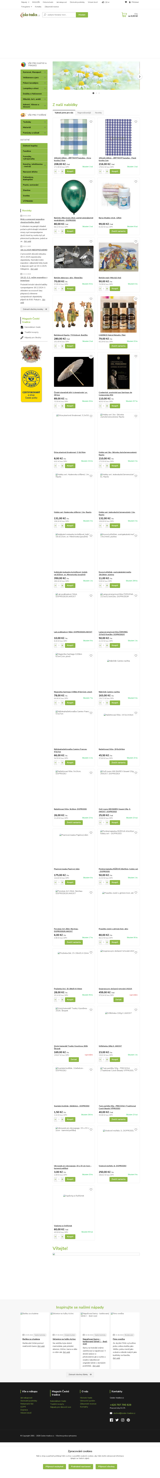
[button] (139, 76)
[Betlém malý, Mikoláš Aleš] (118, 257)
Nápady (24, 2)
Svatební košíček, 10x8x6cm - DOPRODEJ (71, 1106)
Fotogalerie (25, 7)
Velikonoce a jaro (30, 77)
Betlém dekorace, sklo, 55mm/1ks (68, 278)
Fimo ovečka (119, 1339)
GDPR (23, 1407)
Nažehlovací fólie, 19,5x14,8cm (112, 749)
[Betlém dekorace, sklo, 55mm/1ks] (74, 257)
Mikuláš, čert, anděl (32, 99)
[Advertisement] (80, 39)
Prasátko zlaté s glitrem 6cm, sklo (113, 929)
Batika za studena (31, 1339)
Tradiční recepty (31, 332)
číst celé (27, 241)
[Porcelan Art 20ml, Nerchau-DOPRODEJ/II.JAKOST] (74, 908)
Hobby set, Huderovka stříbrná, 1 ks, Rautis (72, 512)
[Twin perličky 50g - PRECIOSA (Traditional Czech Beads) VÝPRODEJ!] (118, 1085)
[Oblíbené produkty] (126, 4)
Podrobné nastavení (80, 1466)
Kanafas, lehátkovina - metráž (32, 165)
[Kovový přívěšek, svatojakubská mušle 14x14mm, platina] (118, 551)
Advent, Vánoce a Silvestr (31, 105)
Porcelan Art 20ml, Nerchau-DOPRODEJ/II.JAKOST (66, 930)
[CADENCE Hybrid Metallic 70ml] (118, 314)
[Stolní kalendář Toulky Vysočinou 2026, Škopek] (74, 1025)
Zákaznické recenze (52, 7)
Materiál (27, 127)
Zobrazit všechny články (78, 1374)
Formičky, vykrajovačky (29, 157)
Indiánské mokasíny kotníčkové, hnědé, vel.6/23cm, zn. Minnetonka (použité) (71, 573)
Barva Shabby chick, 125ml (110, 218)
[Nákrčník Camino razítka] (118, 671)
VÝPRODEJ (28, 201)
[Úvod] (30, 15)
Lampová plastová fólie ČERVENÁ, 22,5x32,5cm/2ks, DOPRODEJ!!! (113, 633)
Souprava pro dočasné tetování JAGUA (115, 989)
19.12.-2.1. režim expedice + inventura (34, 279)
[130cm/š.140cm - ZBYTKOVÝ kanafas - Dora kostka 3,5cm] (74, 137)
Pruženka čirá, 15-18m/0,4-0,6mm (68, 989)
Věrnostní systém (87, 1401)
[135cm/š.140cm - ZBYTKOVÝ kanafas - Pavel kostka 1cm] (118, 137)
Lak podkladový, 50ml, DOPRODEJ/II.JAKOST (73, 632)
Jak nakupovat (61, 2)
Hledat (81, 14)
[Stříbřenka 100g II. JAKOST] (118, 1025)
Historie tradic (48, 2)
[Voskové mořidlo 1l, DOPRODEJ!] (118, 1145)
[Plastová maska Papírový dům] (74, 848)
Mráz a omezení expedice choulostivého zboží (32, 221)
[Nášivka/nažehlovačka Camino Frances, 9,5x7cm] (74, 728)
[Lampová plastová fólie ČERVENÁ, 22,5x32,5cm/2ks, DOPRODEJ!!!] (118, 611)
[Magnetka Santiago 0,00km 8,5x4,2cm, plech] (74, 671)
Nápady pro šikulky (32, 337)
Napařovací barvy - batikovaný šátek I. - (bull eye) (95, 1341)
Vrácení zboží (93, 2)
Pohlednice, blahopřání (28, 178)
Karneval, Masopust (32, 72)
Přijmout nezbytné (54, 1466)
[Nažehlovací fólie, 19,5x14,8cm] (118, 728)
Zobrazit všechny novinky (33, 309)
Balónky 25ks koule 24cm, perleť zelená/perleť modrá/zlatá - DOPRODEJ (73, 219)
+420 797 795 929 (120, 1405)
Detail (119, 999)
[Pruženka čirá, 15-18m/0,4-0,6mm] (74, 968)
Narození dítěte (30, 172)
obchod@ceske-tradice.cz (124, 1413)
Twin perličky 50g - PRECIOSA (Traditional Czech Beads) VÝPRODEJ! (117, 1107)
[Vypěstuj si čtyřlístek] (74, 1205)
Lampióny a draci (30, 88)
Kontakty (38, 7)
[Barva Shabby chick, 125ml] (118, 197)
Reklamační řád (26, 1404)
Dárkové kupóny (30, 145)
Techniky (27, 122)
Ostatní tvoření (69, 1335)
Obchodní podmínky (77, 2)
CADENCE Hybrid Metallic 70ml (112, 335)
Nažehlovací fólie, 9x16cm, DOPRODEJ (70, 809)
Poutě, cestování (30, 185)
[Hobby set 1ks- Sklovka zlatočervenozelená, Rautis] (118, 431)
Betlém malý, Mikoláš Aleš (110, 278)
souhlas (68, 1456)
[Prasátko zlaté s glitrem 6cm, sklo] (118, 908)
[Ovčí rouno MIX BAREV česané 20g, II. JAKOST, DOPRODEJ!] (118, 788)
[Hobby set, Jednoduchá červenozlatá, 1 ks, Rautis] (118, 491)
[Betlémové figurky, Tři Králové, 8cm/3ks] (74, 314)
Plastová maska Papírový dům (67, 869)
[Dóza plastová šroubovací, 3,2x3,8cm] (74, 431)
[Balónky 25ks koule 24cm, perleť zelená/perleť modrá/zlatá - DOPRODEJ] (74, 197)
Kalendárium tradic (32, 327)
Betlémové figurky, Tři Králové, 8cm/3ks (71, 335)
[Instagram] (124, 1421)
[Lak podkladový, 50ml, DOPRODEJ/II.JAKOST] (74, 611)
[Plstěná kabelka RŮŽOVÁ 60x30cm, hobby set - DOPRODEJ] (118, 848)
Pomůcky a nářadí (31, 133)
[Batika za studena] (34, 1321)
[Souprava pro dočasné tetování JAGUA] (118, 968)
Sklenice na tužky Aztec (64, 1339)
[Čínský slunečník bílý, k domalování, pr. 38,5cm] (74, 372)
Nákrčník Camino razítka (109, 692)
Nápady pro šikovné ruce (60, 1407)
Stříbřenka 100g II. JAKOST (110, 1046)
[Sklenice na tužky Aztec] (65, 1321)
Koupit (70, 171)
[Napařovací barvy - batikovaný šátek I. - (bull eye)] (95, 1321)
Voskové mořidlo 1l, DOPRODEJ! (112, 1166)
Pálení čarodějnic (30, 83)
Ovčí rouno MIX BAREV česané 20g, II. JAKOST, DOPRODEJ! (115, 810)
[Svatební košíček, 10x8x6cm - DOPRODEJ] (74, 1085)
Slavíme (26, 190)
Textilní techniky (39, 1335)
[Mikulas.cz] (31, 353)
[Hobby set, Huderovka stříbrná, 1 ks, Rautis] (74, 491)
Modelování (129, 1335)
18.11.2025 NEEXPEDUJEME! (33, 250)
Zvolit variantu (119, 231)
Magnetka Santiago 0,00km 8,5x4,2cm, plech (73, 692)
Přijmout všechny (106, 1466)
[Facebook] (113, 1421)
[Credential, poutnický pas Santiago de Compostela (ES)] (118, 372)
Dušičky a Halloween (32, 94)
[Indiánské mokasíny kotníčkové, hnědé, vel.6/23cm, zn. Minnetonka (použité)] (74, 551)
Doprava (24, 1410)
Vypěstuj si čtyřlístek (63, 1226)
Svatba (26, 195)
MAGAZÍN (36, 2)
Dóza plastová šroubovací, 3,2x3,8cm (70, 452)
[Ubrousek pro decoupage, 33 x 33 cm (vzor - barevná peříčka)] (74, 1145)
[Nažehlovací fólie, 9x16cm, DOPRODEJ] (74, 788)
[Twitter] (118, 1421)
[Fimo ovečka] (125, 1321)
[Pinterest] (128, 1421)
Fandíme (27, 151)
